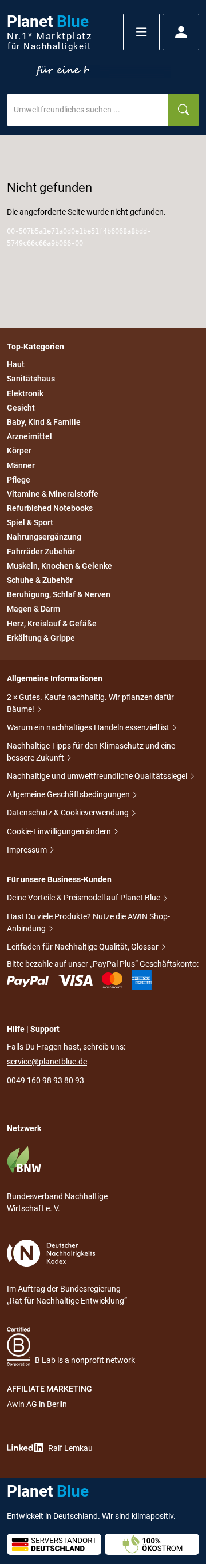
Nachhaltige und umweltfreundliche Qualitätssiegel (98, 776)
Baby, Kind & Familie (44, 422)
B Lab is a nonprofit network (85, 1360)
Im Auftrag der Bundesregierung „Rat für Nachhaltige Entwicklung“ (67, 1294)
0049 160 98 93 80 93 (45, 1080)
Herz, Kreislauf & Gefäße (52, 623)
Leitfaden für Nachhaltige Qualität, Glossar (83, 946)
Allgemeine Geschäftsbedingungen (69, 794)
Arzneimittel (29, 436)
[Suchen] (183, 110)
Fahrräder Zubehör (41, 551)
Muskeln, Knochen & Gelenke (59, 565)
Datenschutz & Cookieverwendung (68, 812)
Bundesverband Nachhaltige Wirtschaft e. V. (57, 1202)
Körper (19, 451)
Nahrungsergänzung (44, 537)
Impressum (28, 849)
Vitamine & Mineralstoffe (52, 493)
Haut (16, 364)
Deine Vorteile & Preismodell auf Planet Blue (84, 897)
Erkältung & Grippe (41, 637)
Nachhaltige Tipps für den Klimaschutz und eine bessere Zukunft (91, 751)
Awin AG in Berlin (37, 1404)
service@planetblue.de (47, 1061)
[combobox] (87, 110)
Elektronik (25, 393)
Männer (21, 465)
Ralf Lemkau (70, 1448)
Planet (49, 32)
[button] (141, 32)
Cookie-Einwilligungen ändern (60, 831)
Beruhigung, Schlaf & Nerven (58, 594)
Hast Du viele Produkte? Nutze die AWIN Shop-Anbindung (88, 922)
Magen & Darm (33, 609)
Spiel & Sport (30, 522)
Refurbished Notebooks (50, 508)
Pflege (18, 479)
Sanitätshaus (31, 379)
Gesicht (21, 407)
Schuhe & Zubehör (40, 580)
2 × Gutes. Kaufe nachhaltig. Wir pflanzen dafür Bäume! (90, 703)
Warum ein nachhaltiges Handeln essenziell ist (89, 727)
